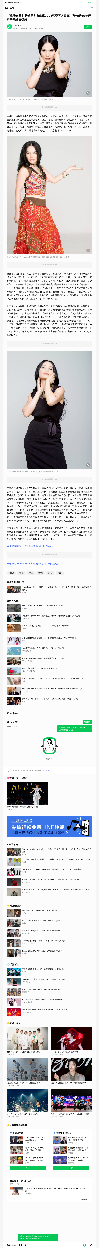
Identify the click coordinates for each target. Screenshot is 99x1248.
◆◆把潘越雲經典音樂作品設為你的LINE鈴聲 (29, 546)
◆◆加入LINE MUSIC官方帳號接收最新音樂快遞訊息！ (34, 563)
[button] (11, 1245)
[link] (20, 1245)
